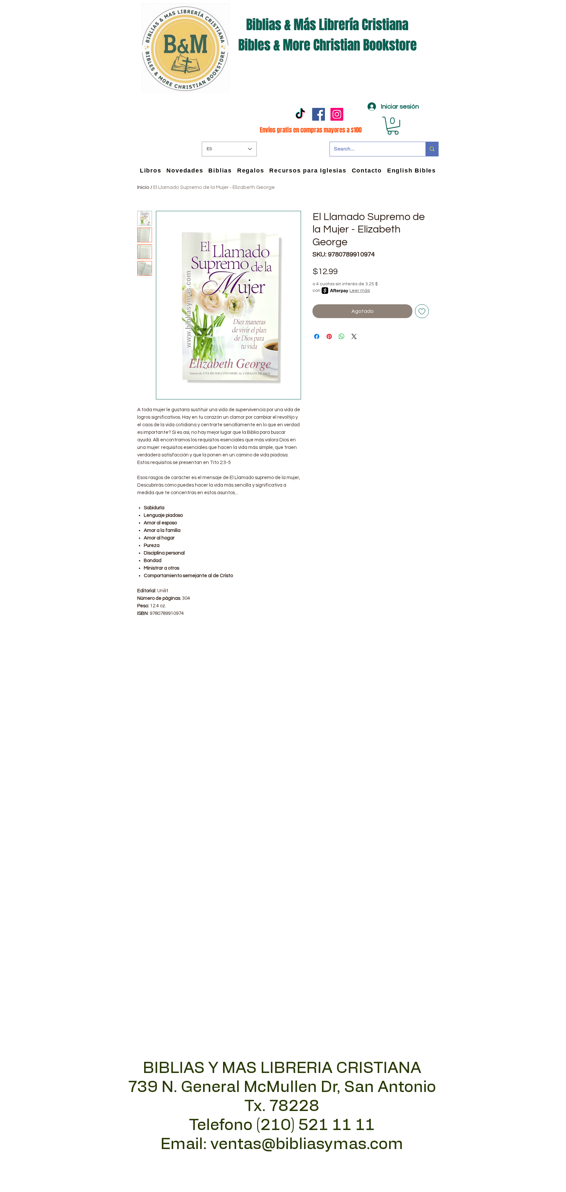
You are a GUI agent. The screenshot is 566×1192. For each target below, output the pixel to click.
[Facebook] (318, 114)
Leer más (359, 290)
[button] (393, 126)
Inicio (143, 187)
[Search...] (431, 149)
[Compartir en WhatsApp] (342, 336)
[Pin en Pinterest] (329, 336)
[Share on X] (354, 336)
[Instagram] (336, 114)
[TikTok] (300, 114)
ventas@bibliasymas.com (306, 1144)
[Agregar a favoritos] (422, 311)
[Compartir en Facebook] (317, 336)
